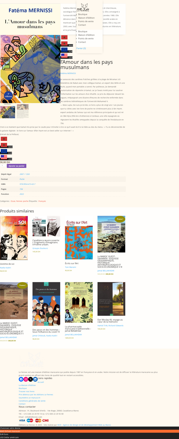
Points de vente (86, 21)
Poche (22, 179)
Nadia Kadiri (5, 267)
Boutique (82, 14)
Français (42, 201)
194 (21, 189)
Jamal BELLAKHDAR (105, 270)
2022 (22, 194)
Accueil (41, 382)
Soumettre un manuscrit (29, 397)
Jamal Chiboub (38, 335)
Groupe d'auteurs (40, 248)
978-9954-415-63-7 (27, 184)
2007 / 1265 (25, 174)
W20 (59, 425)
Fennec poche (22, 201)
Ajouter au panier (17, 166)
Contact (82, 24)
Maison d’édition (86, 17)
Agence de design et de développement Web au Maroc (87, 425)
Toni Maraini (70, 267)
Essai (13, 201)
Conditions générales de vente (32, 401)
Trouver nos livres (26, 391)
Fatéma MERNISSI (68, 73)
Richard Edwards (116, 325)
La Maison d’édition (27, 385)
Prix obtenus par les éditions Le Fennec (36, 394)
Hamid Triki (102, 325)
